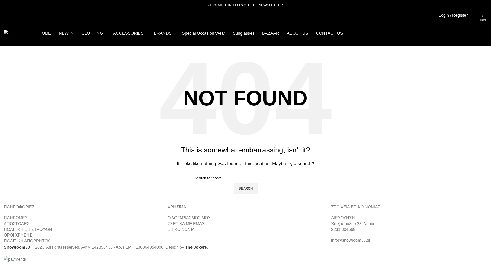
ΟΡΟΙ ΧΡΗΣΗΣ (18, 235)
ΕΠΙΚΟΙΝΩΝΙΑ (181, 229)
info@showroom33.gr (350, 240)
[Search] (487, 15)
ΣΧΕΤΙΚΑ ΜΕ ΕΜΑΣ (186, 224)
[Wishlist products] (474, 15)
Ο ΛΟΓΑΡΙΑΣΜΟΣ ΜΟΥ (189, 218)
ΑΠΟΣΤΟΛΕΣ (16, 224)
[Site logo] (19, 33)
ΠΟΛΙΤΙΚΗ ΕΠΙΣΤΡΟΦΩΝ (28, 229)
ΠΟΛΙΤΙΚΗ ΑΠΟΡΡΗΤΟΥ (27, 241)
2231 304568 (343, 229)
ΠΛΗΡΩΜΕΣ (16, 218)
